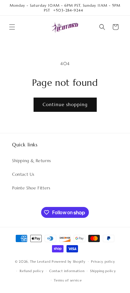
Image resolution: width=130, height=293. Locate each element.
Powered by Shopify (69, 261)
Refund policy (32, 271)
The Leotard (40, 261)
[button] (12, 27)
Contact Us (23, 174)
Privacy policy (103, 261)
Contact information (66, 271)
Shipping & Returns (31, 160)
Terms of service (68, 280)
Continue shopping (65, 104)
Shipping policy (103, 271)
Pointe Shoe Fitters (31, 188)
